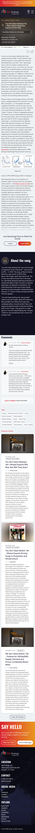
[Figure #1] (17, 168)
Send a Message (25, 742)
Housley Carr (14, 39)
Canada (4, 413)
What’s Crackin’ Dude (22, 184)
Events (3, 810)
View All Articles (17, 717)
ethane (26, 413)
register (12, 400)
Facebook (4, 792)
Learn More (24, 243)
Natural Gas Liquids (8, 42)
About (3, 814)
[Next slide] (33, 47)
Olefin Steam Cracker (19, 421)
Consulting (4, 812)
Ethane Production (7, 416)
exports (15, 419)
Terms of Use (5, 821)
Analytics (4, 808)
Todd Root (13, 561)
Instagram (4, 797)
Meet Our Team (8, 742)
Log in (10, 243)
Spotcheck (5, 149)
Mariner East (22, 419)
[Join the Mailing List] (31, 51)
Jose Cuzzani (24, 371)
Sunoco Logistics (28, 424)
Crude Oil (21, 650)
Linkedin (4, 794)
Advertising (5, 817)
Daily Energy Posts (7, 20)
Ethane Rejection (18, 416)
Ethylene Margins (6, 419)
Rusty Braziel (13, 667)
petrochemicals (18, 424)
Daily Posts (5, 806)
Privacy (3, 819)
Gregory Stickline (25, 342)
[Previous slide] (31, 47)
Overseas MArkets (7, 424)
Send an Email (6, 781)
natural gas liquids (7, 421)
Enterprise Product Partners (15, 413)
